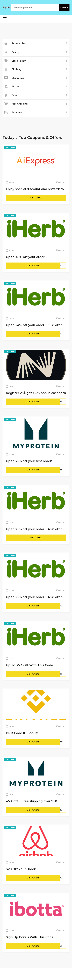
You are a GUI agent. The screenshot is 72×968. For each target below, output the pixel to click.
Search (64, 7)
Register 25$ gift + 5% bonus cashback (36, 393)
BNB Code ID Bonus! (22, 733)
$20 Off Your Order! (21, 869)
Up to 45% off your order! (25, 257)
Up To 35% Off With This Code (29, 665)
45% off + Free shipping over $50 (31, 801)
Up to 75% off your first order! (29, 461)
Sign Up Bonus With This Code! (30, 937)
